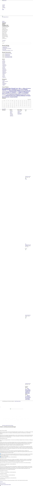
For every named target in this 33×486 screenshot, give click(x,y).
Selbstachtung (12, 94)
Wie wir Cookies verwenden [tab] (3, 430)
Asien (3, 88)
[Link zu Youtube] (2, 13)
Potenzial (3, 94)
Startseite (11, 111)
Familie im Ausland (11, 89)
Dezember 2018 (4, 65)
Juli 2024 (3, 60)
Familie (4, 89)
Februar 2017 (4, 77)
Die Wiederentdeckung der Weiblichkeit (28, 245)
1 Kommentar (4, 40)
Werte (3, 97)
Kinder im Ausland (11, 92)
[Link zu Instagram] (2, 12)
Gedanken (4, 91)
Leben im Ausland (23, 92)
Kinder (29, 91)
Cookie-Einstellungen (10, 425)
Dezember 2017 (4, 69)
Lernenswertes (19, 111)
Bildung (24, 88)
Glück (18, 91)
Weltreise (19, 95)
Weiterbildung (13, 95)
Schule (8, 94)
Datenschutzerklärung (2, 483)
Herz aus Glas (4, 49)
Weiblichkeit (8, 95)
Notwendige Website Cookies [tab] (3, 438)
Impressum (1, 481)
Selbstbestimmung (19, 94)
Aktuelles (3, 21)
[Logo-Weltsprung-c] (8, 0)
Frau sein (18, 89)
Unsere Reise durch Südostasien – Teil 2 (7, 50)
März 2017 (3, 76)
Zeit (8, 97)
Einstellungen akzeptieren (3, 484)
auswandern (8, 88)
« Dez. (3, 108)
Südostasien (4, 84)
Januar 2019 (4, 64)
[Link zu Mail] (2, 14)
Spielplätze (25, 94)
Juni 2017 (3, 75)
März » (5, 108)
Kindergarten (4, 92)
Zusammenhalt (13, 97)
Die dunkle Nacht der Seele (5, 46)
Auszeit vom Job (15, 88)
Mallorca (3, 82)
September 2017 (4, 72)
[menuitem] (16, 4)
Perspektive (26, 93)
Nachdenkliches (4, 22)
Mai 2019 (3, 63)
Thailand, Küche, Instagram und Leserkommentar (5, 25)
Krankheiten (17, 92)
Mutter (17, 93)
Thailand (3, 85)
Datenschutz (11, 115)
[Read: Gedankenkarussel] (26, 318)
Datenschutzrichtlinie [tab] (2, 478)
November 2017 (4, 70)
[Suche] (2, 8)
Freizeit (26, 89)
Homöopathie (24, 91)
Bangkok (22, 88)
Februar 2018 (4, 68)
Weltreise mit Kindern (26, 95)
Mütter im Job (20, 93)
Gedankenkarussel (4, 47)
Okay (2, 425)
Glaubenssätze (13, 91)
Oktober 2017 (4, 71)
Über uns (11, 112)
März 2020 (3, 62)
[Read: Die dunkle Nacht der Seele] (26, 249)
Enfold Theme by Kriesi (17, 401)
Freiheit (22, 89)
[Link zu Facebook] (2, 11)
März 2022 (3, 61)
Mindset (15, 93)
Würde (6, 97)
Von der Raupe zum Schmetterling (6, 48)
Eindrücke (29, 88)
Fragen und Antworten (5, 81)
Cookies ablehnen (5, 425)
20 (8, 105)
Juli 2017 (3, 74)
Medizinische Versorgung (10, 93)
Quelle (6, 94)
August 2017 (4, 73)
